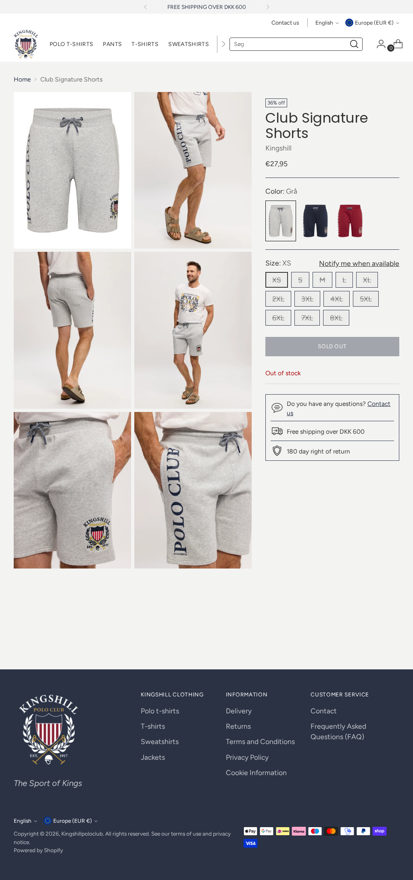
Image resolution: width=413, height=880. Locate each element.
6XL (278, 318)
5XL (366, 299)
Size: (278, 263)
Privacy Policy (247, 757)
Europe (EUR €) (374, 22)
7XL (307, 318)
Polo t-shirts (160, 711)
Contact (324, 711)
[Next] (268, 7)
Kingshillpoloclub (82, 833)
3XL (307, 299)
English (324, 22)
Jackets (153, 757)
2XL (278, 299)
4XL (336, 299)
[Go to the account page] (378, 44)
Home (22, 79)
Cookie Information (256, 772)
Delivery (239, 711)
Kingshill (278, 148)
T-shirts (153, 726)
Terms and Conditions (260, 741)
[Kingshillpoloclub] (26, 44)
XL (367, 280)
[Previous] (145, 7)
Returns (238, 726)
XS (276, 280)
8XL (336, 318)
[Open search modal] (354, 44)
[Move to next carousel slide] (392, 641)
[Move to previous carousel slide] (374, 642)
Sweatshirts (160, 741)
